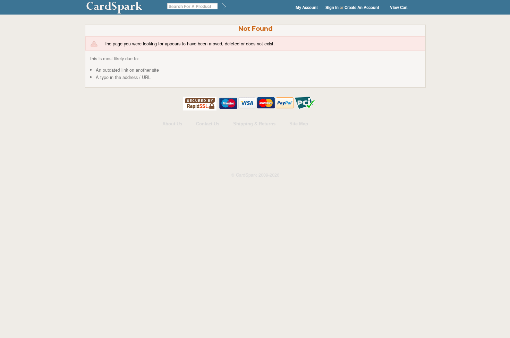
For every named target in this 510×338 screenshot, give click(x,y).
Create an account (362, 7)
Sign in (332, 7)
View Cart (399, 7)
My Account (307, 7)
